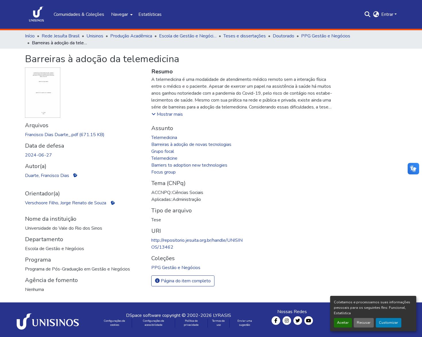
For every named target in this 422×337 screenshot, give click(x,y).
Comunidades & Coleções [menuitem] (79, 14)
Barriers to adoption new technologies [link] (189, 165)
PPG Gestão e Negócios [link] (325, 36)
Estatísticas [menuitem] (150, 14)
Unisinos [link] (94, 36)
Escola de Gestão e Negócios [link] (187, 36)
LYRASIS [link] (222, 315)
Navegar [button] (119, 14)
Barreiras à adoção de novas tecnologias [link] (191, 144)
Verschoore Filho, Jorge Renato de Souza (65, 203)
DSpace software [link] (143, 315)
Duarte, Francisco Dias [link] (47, 175)
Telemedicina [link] (164, 137)
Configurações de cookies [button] (114, 323)
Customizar (388, 322)
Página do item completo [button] (185, 281)
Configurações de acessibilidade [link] (153, 323)
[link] (84, 134)
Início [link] (30, 36)
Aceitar (343, 322)
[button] (36, 14)
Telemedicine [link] (164, 158)
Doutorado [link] (283, 36)
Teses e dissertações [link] (244, 36)
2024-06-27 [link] (38, 155)
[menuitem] (121, 14)
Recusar (364, 322)
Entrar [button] (387, 14)
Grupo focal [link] (162, 151)
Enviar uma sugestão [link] (244, 323)
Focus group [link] (163, 172)
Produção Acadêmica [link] (131, 36)
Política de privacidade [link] (191, 323)
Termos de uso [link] (218, 323)
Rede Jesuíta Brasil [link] (61, 36)
